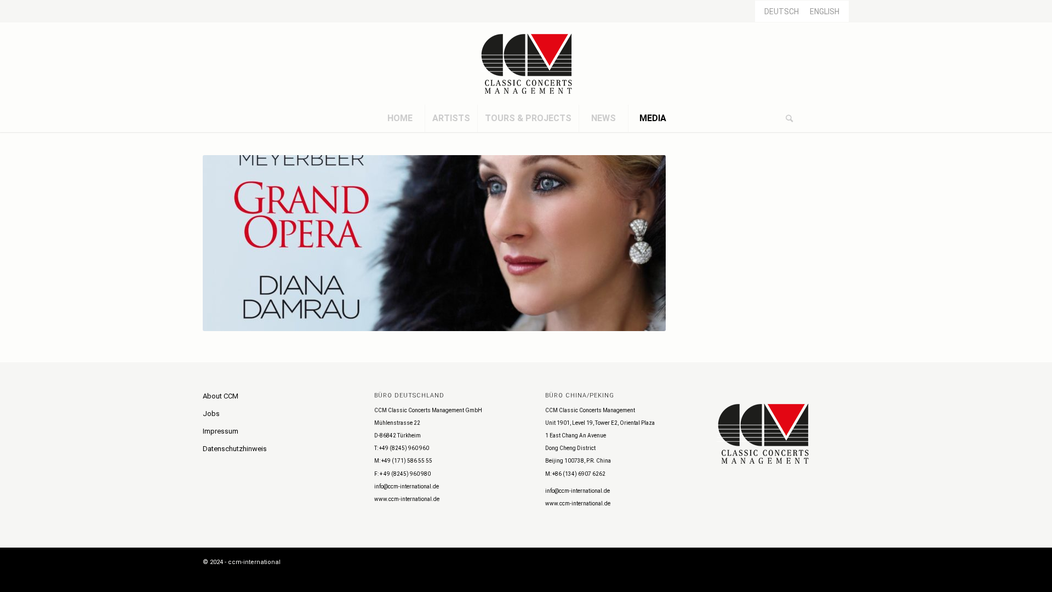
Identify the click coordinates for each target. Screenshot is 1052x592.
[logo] (526, 63)
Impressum (220, 431)
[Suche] (789, 118)
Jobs (211, 413)
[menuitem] (400, 118)
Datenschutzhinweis (235, 449)
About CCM (220, 396)
